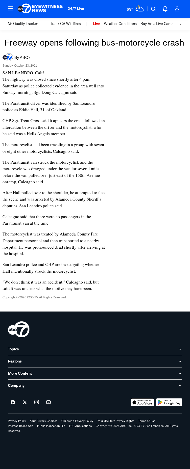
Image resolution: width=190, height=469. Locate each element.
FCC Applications (80, 425)
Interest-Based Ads (20, 425)
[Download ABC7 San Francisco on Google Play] (169, 402)
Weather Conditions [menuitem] (120, 24)
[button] (10, 8)
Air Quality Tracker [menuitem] (22, 24)
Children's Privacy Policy (77, 420)
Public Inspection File (51, 425)
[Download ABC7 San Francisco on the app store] (142, 402)
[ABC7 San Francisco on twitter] (25, 402)
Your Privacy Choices (43, 420)
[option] (28, 24)
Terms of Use (146, 420)
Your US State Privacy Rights (115, 420)
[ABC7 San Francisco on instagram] (37, 402)
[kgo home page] (18, 329)
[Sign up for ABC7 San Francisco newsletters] (48, 402)
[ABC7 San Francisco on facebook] (13, 402)
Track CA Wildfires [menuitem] (65, 24)
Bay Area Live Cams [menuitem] (157, 24)
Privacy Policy (17, 420)
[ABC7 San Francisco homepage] (40, 8)
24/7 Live (76, 8)
